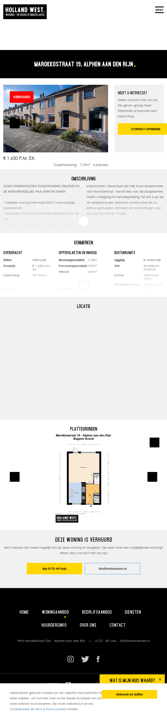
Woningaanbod (55, 612)
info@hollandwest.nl (113, 568)
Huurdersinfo (54, 625)
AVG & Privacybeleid (51, 709)
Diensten (133, 612)
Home (24, 612)
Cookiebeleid (20, 709)
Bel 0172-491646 (55, 568)
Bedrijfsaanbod (97, 612)
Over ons (88, 625)
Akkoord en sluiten (129, 694)
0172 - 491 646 (105, 641)
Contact (118, 625)
